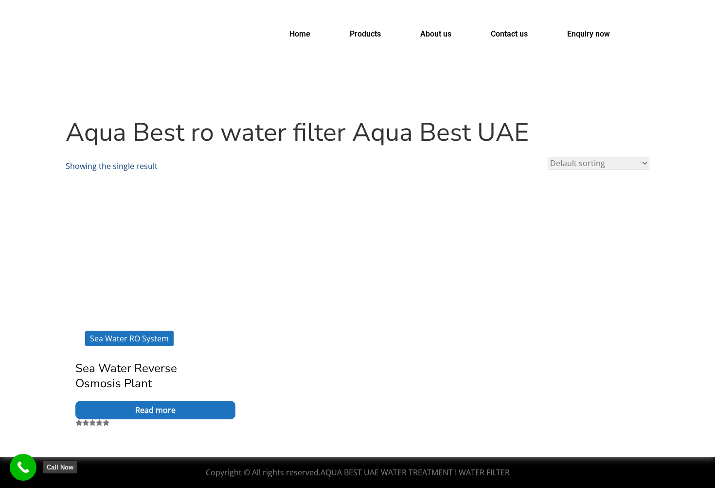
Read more (155, 410)
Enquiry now (588, 33)
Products (365, 33)
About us (435, 33)
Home (299, 33)
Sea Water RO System (129, 338)
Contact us (509, 33)
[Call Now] (23, 467)
